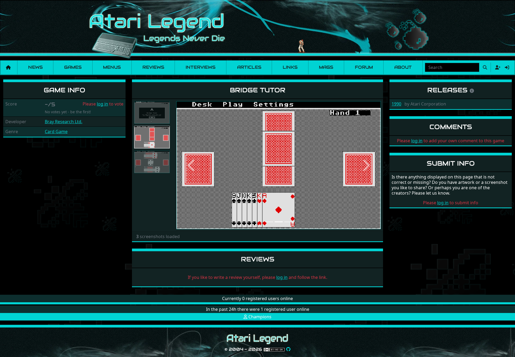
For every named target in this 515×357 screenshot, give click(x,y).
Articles (249, 67)
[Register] (497, 67)
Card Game (56, 131)
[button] (191, 165)
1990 (396, 104)
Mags (326, 67)
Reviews (153, 67)
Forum (364, 67)
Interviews (200, 67)
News (35, 67)
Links (290, 67)
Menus (112, 67)
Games (73, 67)
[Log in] (507, 67)
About (403, 67)
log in (102, 104)
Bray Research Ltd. (63, 122)
